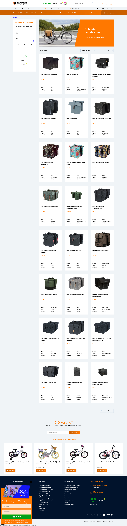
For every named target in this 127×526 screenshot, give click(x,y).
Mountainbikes (45, 13)
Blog (40, 506)
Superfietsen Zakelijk (45, 496)
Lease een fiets (43, 504)
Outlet (74, 13)
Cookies (105, 521)
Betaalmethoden (69, 500)
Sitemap (111, 521)
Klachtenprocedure (69, 504)
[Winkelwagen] (111, 4)
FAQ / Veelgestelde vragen (72, 485)
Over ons (41, 510)
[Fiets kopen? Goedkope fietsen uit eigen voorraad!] (20, 4)
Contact (66, 502)
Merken (62, 13)
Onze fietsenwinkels (44, 485)
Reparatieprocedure (70, 489)
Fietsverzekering (43, 502)
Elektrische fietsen (18, 13)
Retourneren (67, 496)
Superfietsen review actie (46, 500)
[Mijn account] (103, 4)
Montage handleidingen (71, 487)
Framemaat (67, 494)
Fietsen (28, 13)
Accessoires (54, 13)
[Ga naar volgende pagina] (112, 50)
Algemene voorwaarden (89, 521)
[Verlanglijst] (107, 4)
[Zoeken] (93, 3)
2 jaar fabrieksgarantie (78, 8)
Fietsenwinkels (81, 13)
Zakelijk (90, 13)
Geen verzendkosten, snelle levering (24, 8)
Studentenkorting (44, 498)
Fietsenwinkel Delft (44, 491)
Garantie (66, 491)
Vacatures (42, 508)
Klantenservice (110, 13)
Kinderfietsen (35, 13)
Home (15, 17)
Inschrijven (74, 432)
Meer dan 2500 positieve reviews (105, 8)
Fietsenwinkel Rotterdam (46, 494)
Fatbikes (68, 13)
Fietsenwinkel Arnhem (45, 487)
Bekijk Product (10, 470)
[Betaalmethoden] (104, 515)
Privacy (99, 521)
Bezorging (67, 498)
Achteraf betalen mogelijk (53, 8)
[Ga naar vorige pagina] (101, 50)
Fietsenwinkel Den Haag (46, 489)
